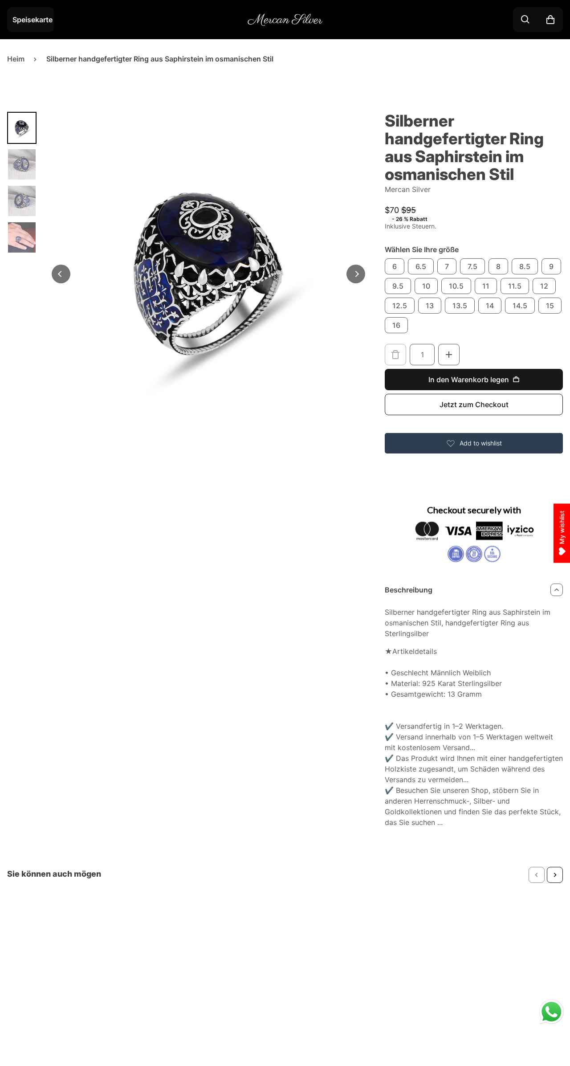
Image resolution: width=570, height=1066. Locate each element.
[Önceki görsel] (61, 274)
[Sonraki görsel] (355, 274)
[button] (537, 875)
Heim (15, 58)
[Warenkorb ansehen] (550, 19)
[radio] (394, 266)
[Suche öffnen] (525, 19)
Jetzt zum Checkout (474, 404)
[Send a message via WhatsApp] (551, 1012)
